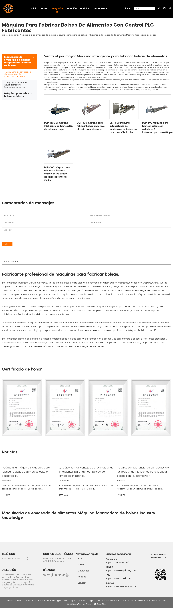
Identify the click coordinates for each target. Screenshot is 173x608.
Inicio (34, 8)
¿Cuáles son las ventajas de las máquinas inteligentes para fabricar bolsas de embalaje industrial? (86, 472)
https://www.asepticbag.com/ (120, 570)
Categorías (57, 8)
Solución (72, 8)
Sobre (44, 8)
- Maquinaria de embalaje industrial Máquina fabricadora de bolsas (16, 85)
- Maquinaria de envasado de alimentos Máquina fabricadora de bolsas (18, 74)
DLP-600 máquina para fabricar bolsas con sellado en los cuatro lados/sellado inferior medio (57, 174)
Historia (44, 12)
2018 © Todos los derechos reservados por (28, 600)
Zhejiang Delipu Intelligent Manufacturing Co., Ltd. (75, 600)
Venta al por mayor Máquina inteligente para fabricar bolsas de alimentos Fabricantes (65, 286)
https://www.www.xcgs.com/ (120, 586)
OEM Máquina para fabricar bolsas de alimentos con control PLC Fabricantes (116, 602)
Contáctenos (100, 8)
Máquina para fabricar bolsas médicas (18, 95)
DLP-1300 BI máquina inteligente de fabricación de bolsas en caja (58, 126)
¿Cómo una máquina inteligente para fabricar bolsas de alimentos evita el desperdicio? (26, 472)
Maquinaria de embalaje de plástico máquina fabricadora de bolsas (54, 35)
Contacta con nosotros (158, 556)
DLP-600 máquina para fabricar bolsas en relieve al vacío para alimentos (91, 126)
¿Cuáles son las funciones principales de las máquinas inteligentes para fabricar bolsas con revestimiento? (143, 472)
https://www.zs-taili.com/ (119, 578)
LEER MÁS (6, 495)
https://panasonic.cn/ (117, 562)
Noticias (84, 8)
